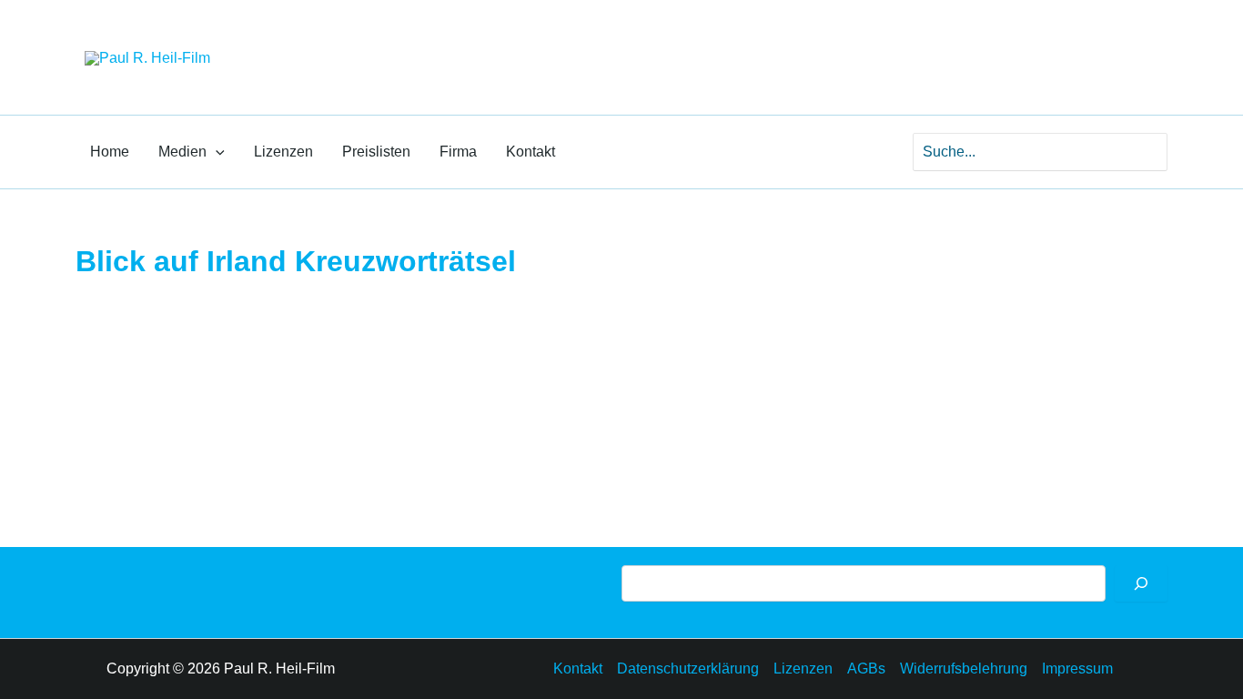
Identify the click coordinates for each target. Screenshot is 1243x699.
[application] (216, 152)
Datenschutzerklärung (688, 668)
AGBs (866, 668)
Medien (182, 151)
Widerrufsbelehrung (963, 668)
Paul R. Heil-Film (340, 41)
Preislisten (376, 151)
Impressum (1077, 668)
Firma (458, 151)
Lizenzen (283, 151)
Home (109, 151)
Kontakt (530, 151)
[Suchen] (1141, 583)
